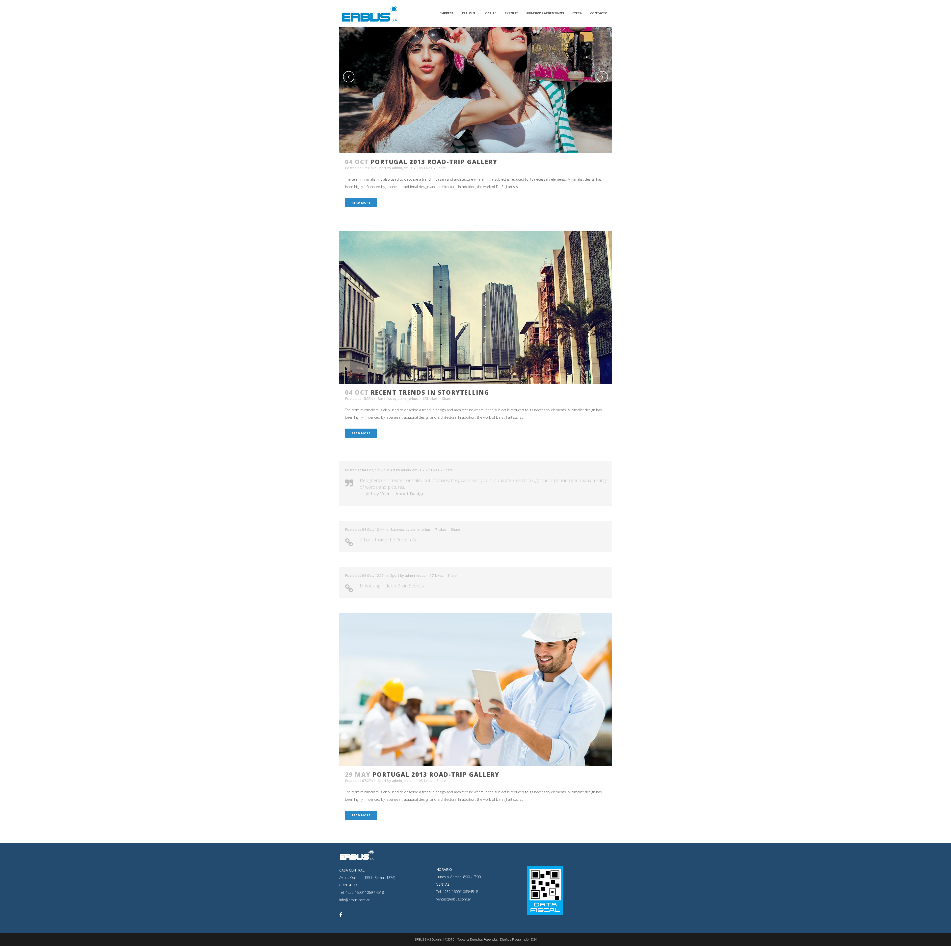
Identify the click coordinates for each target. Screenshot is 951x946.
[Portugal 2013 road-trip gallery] (475, 689)
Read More (361, 202)
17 (436, 575)
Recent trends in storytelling (429, 392)
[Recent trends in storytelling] (475, 307)
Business (384, 398)
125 (430, 398)
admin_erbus (402, 168)
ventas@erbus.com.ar (453, 899)
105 (424, 168)
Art (392, 470)
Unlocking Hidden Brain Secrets (392, 586)
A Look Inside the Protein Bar (389, 540)
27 (432, 470)
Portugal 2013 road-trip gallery (433, 162)
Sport (381, 168)
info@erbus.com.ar (354, 899)
